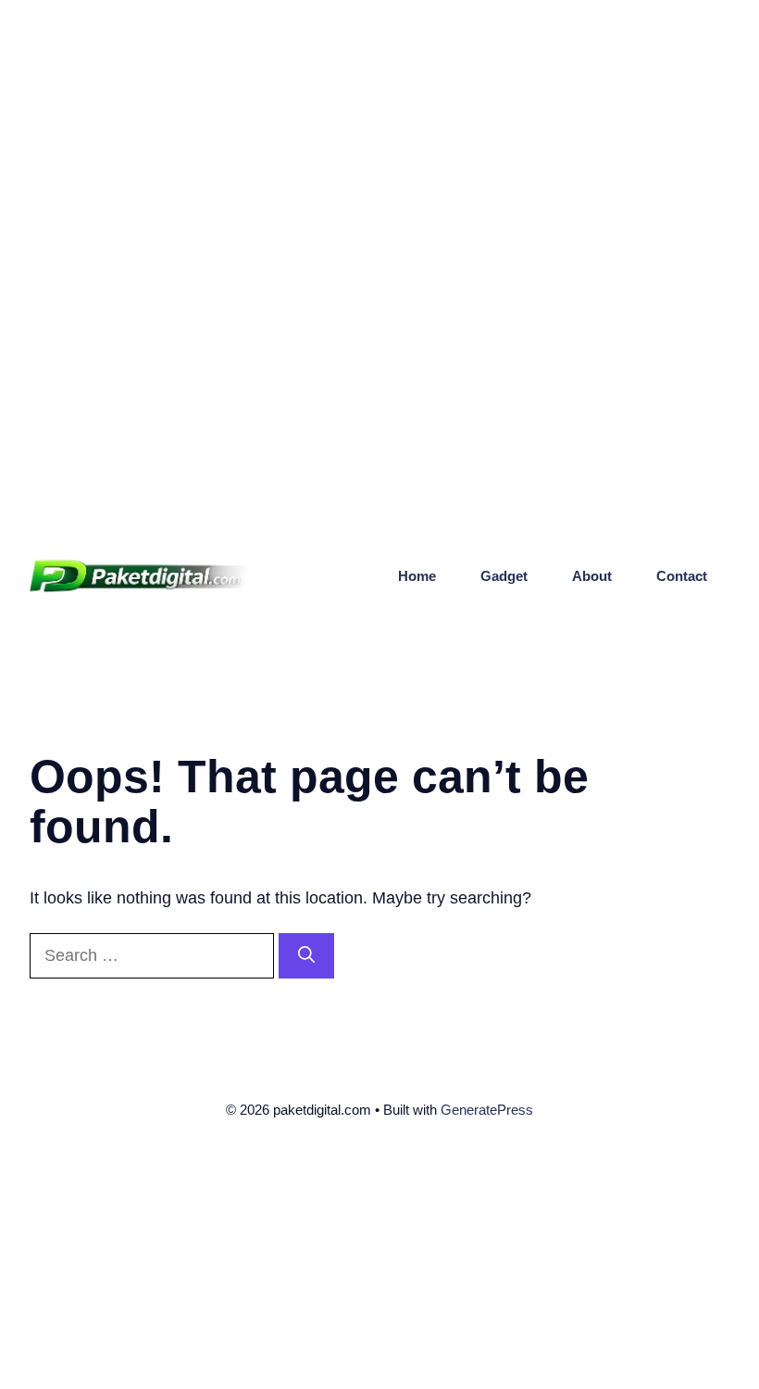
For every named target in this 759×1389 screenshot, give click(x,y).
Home (417, 576)
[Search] (306, 956)
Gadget (504, 576)
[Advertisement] (379, 129)
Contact (681, 576)
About (592, 576)
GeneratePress (487, 1110)
